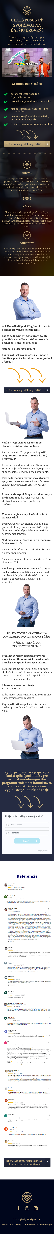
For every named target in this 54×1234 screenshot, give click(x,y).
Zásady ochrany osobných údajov (37, 1224)
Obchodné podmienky (11, 1224)
